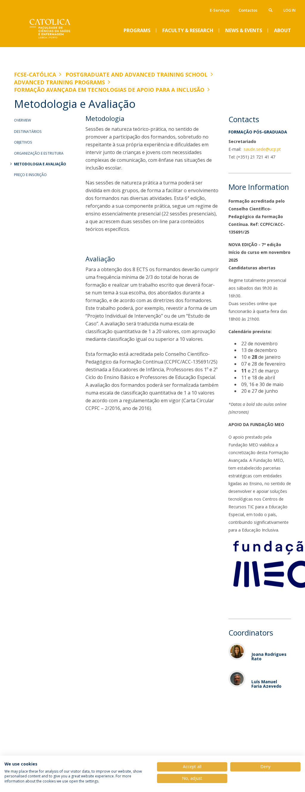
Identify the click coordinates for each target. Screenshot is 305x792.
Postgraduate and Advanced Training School (137, 74)
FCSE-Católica (35, 74)
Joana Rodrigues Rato (269, 656)
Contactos (248, 10)
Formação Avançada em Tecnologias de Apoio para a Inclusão (109, 89)
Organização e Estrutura (38, 153)
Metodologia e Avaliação (40, 164)
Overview (22, 120)
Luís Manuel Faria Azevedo (266, 684)
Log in (289, 10)
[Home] (58, 42)
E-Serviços (219, 10)
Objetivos (23, 142)
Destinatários (28, 131)
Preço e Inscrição (30, 174)
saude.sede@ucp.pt (261, 149)
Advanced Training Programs (59, 82)
